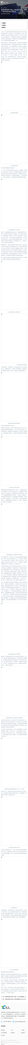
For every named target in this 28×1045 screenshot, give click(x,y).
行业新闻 (4, 25)
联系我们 (23, 1032)
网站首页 (3, 1030)
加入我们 (3, 1035)
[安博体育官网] (4, 2)
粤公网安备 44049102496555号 (8, 1042)
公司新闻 (4, 23)
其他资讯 (4, 27)
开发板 (23, 1030)
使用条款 (2, 1044)
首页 (2, 8)
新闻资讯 (13, 1032)
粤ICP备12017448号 (17, 1042)
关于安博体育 (4, 1032)
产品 (12, 1030)
